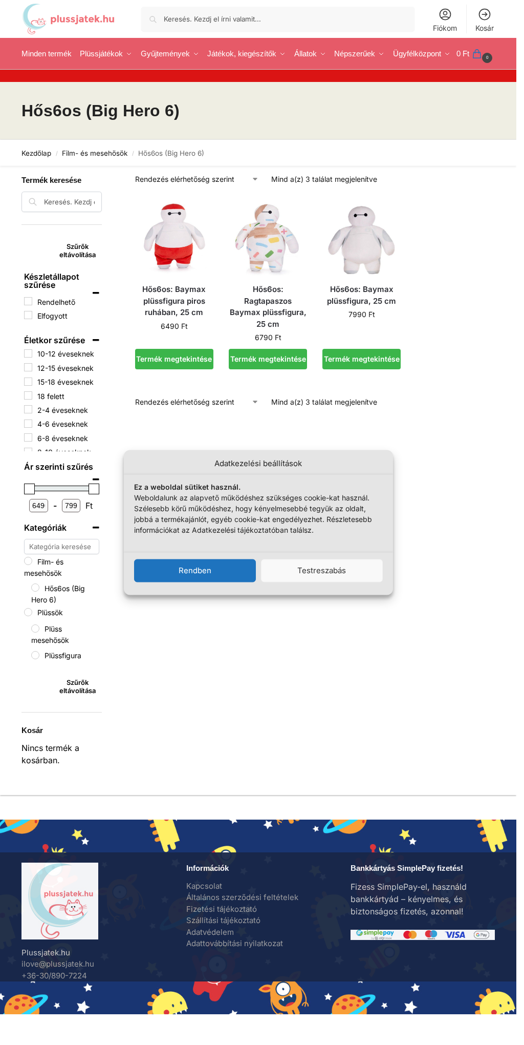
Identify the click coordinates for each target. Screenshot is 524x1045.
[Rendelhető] (28, 301)
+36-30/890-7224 (54, 975)
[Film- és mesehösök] (28, 561)
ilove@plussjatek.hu (57, 964)
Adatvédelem (210, 932)
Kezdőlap (36, 153)
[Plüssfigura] (35, 655)
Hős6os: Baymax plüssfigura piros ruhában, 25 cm (174, 300)
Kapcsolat (204, 886)
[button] (475, 53)
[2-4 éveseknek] (28, 409)
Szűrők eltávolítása (77, 250)
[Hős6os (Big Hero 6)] (35, 587)
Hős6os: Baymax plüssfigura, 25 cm (361, 295)
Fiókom (445, 28)
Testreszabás (321, 570)
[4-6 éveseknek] (28, 424)
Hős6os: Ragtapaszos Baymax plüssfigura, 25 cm (268, 306)
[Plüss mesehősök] (35, 628)
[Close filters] (105, 173)
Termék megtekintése (174, 358)
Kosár (484, 28)
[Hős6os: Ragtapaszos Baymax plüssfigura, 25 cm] (268, 236)
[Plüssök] (28, 612)
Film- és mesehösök (94, 153)
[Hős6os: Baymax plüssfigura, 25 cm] (361, 236)
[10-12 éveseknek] (28, 353)
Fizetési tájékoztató (221, 909)
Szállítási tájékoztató (223, 920)
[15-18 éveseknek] (28, 382)
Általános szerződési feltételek (242, 897)
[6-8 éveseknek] (28, 437)
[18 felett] (28, 395)
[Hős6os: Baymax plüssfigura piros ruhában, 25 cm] (174, 236)
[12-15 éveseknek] (28, 367)
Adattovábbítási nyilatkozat (234, 943)
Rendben (195, 570)
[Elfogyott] (28, 315)
